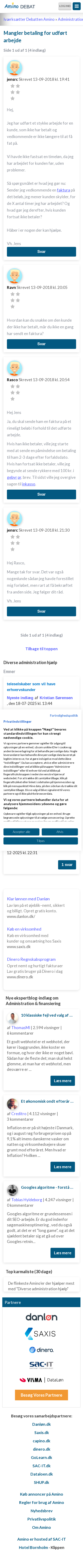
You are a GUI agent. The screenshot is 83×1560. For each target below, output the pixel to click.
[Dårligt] (12, 86)
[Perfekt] (12, 98)
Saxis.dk (41, 1432)
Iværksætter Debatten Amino (29, 19)
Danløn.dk (41, 1424)
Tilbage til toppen (41, 648)
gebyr (12, 477)
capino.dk (41, 1440)
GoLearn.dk (41, 1457)
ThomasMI (20, 1027)
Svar (41, 251)
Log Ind (65, 6)
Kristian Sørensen (56, 698)
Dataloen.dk (41, 1474)
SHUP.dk (41, 1482)
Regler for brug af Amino (41, 1502)
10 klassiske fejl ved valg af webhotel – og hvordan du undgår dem (48, 1015)
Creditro (19, 1113)
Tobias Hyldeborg (26, 1199)
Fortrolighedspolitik (64, 715)
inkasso (28, 484)
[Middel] (12, 92)
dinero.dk (41, 1449)
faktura (63, 190)
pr (19, 477)
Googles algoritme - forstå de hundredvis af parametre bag (48, 1187)
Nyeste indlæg (20, 698)
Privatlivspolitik (41, 1519)
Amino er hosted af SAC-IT (41, 1539)
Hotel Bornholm (33, 1547)
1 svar (67, 864)
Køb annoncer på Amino (41, 1494)
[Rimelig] (18, 86)
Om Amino (41, 1527)
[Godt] (18, 92)
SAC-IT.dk (41, 1465)
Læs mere (62, 1080)
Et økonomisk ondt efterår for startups (48, 1101)
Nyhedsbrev (42, 1510)
